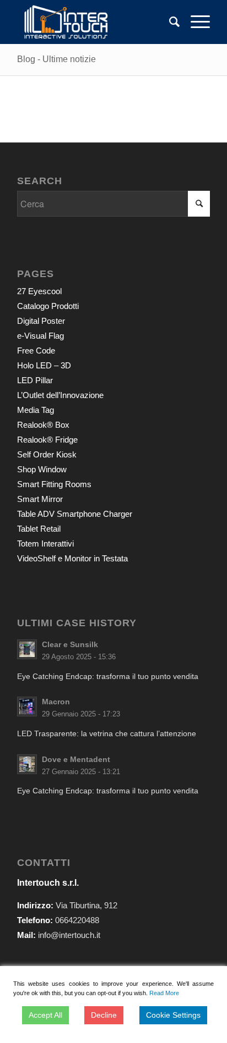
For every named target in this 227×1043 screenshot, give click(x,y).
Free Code (36, 350)
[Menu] (195, 22)
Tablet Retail (39, 528)
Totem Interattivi (45, 543)
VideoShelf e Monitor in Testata (72, 558)
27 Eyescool (39, 291)
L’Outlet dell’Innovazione (60, 395)
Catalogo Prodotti (48, 306)
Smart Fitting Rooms (54, 484)
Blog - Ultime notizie (56, 59)
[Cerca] (169, 22)
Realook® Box (43, 424)
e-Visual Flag (40, 335)
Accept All (45, 1015)
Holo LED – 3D (44, 365)
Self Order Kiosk (47, 454)
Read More (164, 993)
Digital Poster (41, 320)
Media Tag (35, 410)
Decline (104, 1015)
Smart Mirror (40, 499)
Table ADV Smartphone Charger (74, 513)
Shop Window (42, 469)
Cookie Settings (173, 1015)
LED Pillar (35, 380)
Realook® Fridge (47, 439)
